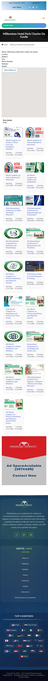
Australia (39, 646)
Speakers (25, 570)
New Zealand (39, 640)
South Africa (9, 646)
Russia (33, 651)
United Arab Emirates (30, 625)
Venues (25, 575)
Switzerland (24, 656)
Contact (25, 587)
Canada (11, 635)
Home (6, 44)
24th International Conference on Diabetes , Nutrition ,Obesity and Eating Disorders (34, 381)
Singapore (29, 646)
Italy (31, 630)
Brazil (24, 651)
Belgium (39, 630)
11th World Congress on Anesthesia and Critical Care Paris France (13, 313)
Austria (16, 651)
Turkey (20, 646)
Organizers (25, 564)
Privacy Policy (24, 677)
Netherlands (26, 640)
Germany (20, 635)
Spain (41, 651)
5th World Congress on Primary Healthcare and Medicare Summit (13, 278)
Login (14, 7)
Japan (7, 640)
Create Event (8, 25)
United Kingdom (11, 630)
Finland (7, 651)
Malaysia (16, 640)
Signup (18, 7)
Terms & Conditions (37, 675)
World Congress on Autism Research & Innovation (34, 143)
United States (15, 625)
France (23, 630)
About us (25, 558)
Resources (25, 581)
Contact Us (35, 3)
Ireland (37, 635)
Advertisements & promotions (25, 598)
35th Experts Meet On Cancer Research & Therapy (34, 276)
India (29, 635)
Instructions (25, 592)
